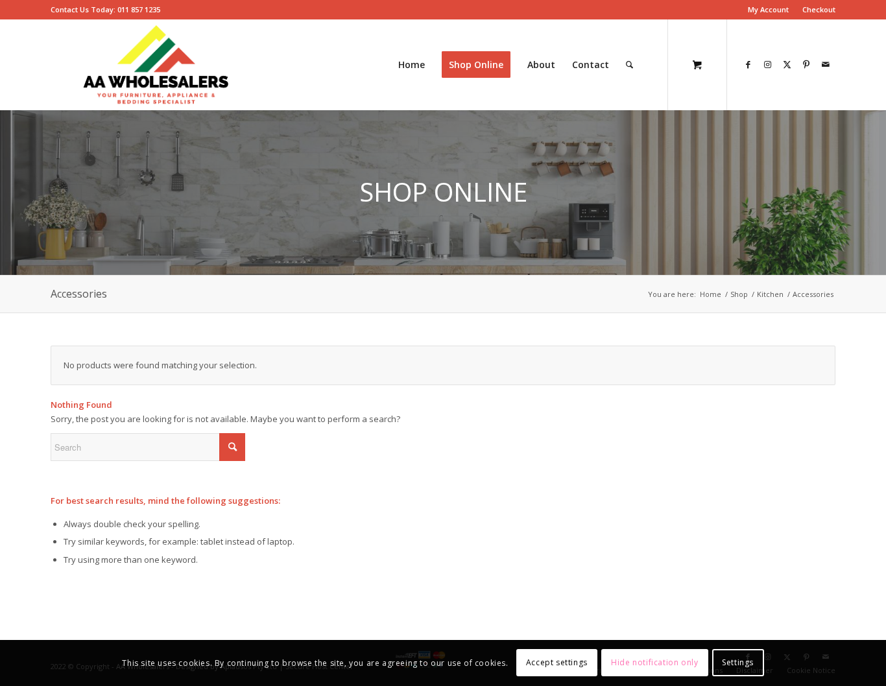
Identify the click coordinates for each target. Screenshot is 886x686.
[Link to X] (786, 64)
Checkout (818, 9)
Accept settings (557, 662)
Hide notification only (654, 662)
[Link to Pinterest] (806, 64)
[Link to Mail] (825, 64)
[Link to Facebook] (748, 64)
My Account (768, 9)
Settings (738, 662)
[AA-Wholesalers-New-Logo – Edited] (156, 64)
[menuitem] (768, 9)
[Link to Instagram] (767, 64)
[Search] (629, 64)
